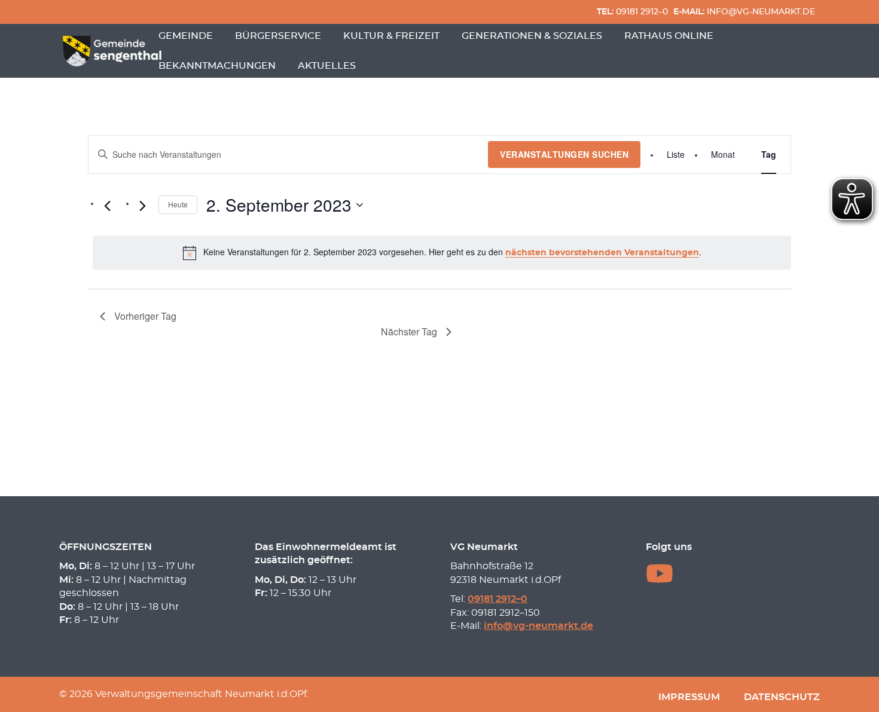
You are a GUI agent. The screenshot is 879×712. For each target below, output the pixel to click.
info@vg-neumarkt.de (744, 11)
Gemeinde (185, 36)
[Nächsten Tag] (142, 206)
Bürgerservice (278, 36)
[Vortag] (107, 206)
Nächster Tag (409, 331)
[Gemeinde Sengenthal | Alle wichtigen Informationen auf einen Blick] (113, 51)
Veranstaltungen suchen (564, 154)
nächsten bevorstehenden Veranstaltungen (602, 253)
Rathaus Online (668, 36)
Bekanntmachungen (217, 66)
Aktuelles (327, 66)
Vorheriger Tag (145, 316)
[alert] (442, 253)
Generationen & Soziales (532, 36)
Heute (178, 204)
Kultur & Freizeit (391, 36)
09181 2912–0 (632, 11)
